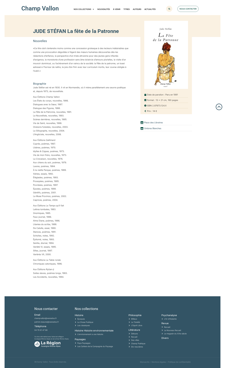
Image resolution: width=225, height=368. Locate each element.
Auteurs (137, 9)
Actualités (150, 9)
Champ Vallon (40, 8)
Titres (126, 9)
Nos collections (82, 9)
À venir (116, 9)
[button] (169, 9)
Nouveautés (103, 9)
